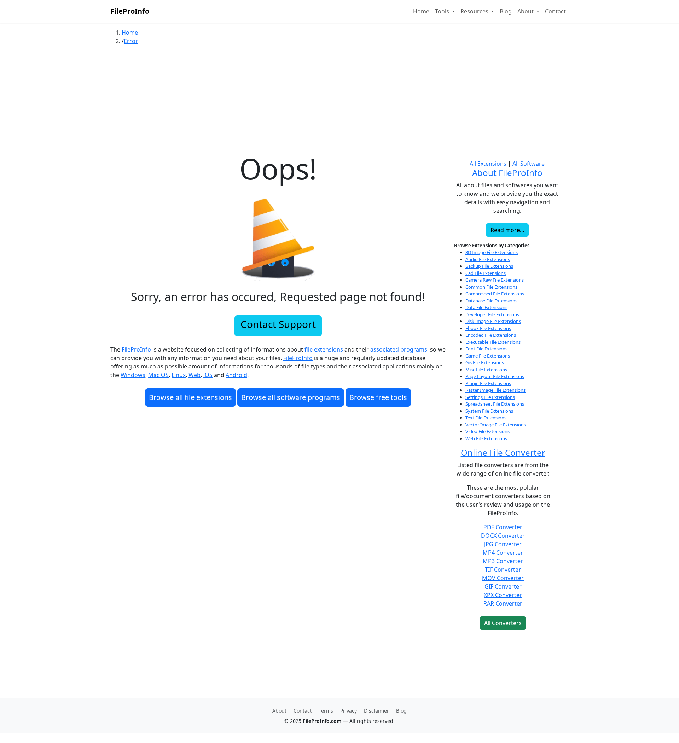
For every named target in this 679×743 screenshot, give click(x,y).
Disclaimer (376, 710)
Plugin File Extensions (488, 383)
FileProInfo (129, 11)
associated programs (398, 349)
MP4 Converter (503, 552)
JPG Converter (503, 544)
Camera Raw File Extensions (494, 280)
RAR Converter (502, 603)
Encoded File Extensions (490, 335)
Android (236, 375)
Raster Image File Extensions (495, 390)
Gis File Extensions (484, 362)
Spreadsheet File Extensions (494, 404)
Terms (326, 710)
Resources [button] (475, 11)
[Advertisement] (339, 102)
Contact (555, 11)
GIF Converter (503, 586)
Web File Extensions (486, 438)
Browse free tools (378, 397)
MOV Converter (503, 578)
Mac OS (158, 375)
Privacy (348, 710)
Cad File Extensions (485, 273)
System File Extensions (489, 411)
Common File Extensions (491, 287)
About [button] (526, 11)
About (279, 710)
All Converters (503, 623)
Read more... (507, 230)
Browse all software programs (290, 397)
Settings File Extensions (490, 397)
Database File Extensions (491, 300)
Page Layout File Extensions (494, 376)
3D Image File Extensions (491, 252)
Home (421, 11)
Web (194, 375)
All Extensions (488, 163)
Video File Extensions (487, 431)
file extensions (323, 349)
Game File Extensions (487, 356)
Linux (179, 375)
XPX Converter (503, 595)
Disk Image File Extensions (493, 321)
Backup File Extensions (489, 266)
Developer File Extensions (492, 314)
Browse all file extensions (190, 397)
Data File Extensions (486, 307)
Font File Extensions (486, 349)
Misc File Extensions (486, 369)
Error (131, 41)
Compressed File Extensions (494, 293)
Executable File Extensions (493, 342)
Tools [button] (443, 11)
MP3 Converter (503, 561)
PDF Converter (502, 527)
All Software (528, 163)
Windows (133, 375)
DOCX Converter (503, 535)
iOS (208, 375)
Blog (506, 11)
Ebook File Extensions (488, 328)
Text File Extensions (485, 417)
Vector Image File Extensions (495, 424)
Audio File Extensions (487, 259)
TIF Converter (503, 569)
